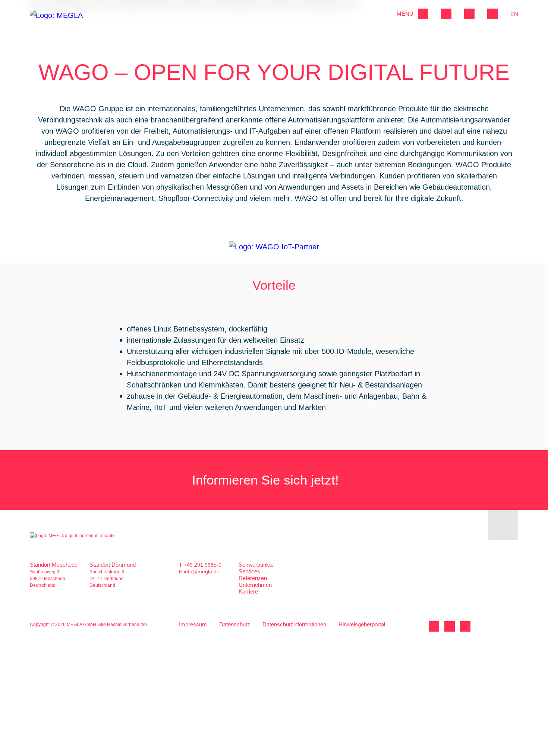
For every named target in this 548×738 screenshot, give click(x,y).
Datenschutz (234, 624)
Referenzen (253, 578)
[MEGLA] (59, 20)
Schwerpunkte (256, 564)
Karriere (248, 591)
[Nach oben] (503, 525)
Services (249, 571)
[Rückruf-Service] (469, 14)
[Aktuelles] (446, 14)
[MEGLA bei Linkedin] (434, 626)
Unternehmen (255, 585)
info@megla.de (202, 571)
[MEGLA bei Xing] (449, 626)
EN (514, 14)
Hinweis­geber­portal (361, 624)
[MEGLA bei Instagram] (465, 626)
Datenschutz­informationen (294, 624)
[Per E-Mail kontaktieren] (492, 14)
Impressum (193, 624)
